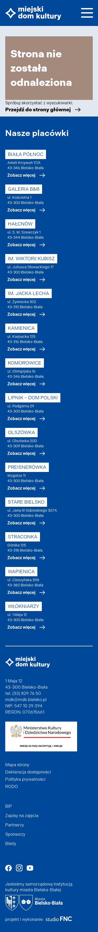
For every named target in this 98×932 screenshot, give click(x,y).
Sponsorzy (15, 834)
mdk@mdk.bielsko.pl (26, 699)
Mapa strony (17, 764)
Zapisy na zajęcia (21, 815)
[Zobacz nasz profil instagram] (19, 868)
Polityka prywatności (25, 779)
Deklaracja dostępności (28, 772)
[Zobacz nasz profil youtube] (30, 868)
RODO (11, 786)
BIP (8, 806)
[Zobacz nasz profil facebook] (8, 868)
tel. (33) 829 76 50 (23, 693)
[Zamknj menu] (87, 12)
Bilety (10, 843)
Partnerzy (14, 825)
